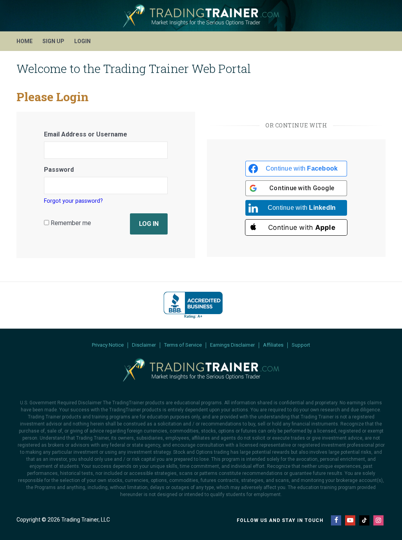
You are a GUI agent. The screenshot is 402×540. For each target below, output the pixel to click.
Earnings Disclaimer (232, 345)
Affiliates (273, 345)
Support (301, 345)
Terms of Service (183, 345)
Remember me (70, 223)
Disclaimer (144, 345)
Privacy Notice (108, 345)
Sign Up (53, 41)
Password (59, 169)
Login (82, 41)
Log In (149, 223)
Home (24, 41)
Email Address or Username (85, 134)
